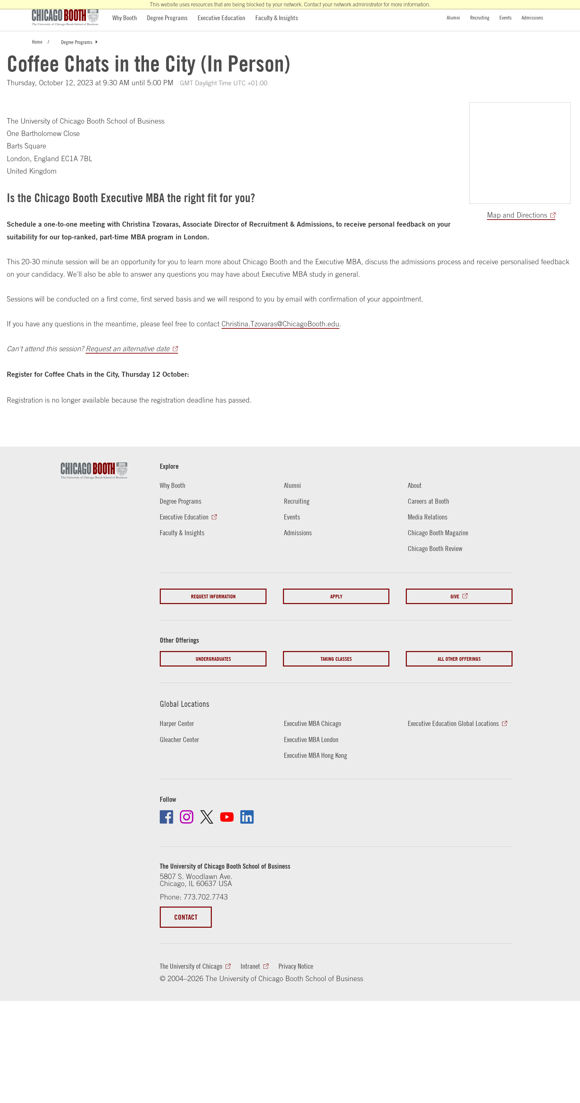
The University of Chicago (191, 966)
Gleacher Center (179, 739)
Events (505, 17)
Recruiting (479, 17)
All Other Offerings (459, 658)
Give (454, 596)
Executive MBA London (311, 739)
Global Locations (184, 703)
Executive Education (221, 17)
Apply (336, 596)
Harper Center (177, 723)
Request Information (213, 596)
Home (37, 41)
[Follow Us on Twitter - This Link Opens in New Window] (206, 817)
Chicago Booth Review (435, 548)
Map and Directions (517, 215)
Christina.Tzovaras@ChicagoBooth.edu (280, 324)
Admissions (532, 17)
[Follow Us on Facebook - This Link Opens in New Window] (166, 817)
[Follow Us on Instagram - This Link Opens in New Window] (186, 817)
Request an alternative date (128, 348)
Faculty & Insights (276, 17)
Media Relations (427, 517)
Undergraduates (213, 658)
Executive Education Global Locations (453, 723)
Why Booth (124, 17)
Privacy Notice (296, 966)
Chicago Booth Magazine (438, 532)
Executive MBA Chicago (312, 723)
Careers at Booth (428, 501)
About (415, 485)
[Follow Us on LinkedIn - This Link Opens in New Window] (247, 817)
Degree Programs (167, 17)
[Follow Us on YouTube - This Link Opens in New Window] (227, 817)
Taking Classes (336, 658)
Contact (185, 917)
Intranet (250, 966)
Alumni (453, 17)
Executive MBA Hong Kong (315, 755)
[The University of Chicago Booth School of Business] (69, 17)
